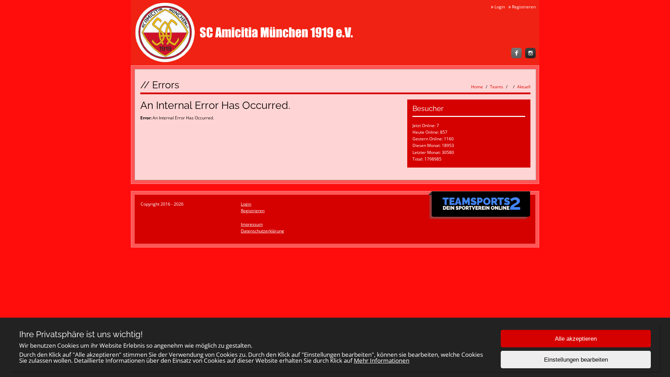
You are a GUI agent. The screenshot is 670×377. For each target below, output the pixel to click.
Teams (496, 87)
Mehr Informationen (381, 360)
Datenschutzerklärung (262, 231)
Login (499, 7)
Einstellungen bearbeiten (576, 359)
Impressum (252, 224)
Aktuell (523, 87)
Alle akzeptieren (576, 338)
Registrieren (523, 7)
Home (477, 87)
